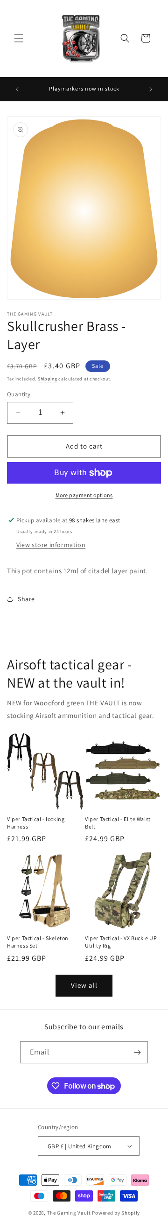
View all (84, 985)
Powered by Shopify (116, 1212)
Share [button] (26, 599)
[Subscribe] (137, 1052)
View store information (50, 545)
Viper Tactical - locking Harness (35, 822)
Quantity (18, 394)
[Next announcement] (150, 89)
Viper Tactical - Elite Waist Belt (118, 822)
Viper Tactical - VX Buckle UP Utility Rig (121, 942)
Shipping (47, 379)
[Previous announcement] (17, 89)
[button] (18, 38)
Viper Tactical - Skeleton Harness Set (38, 942)
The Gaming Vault (69, 1212)
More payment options (84, 495)
